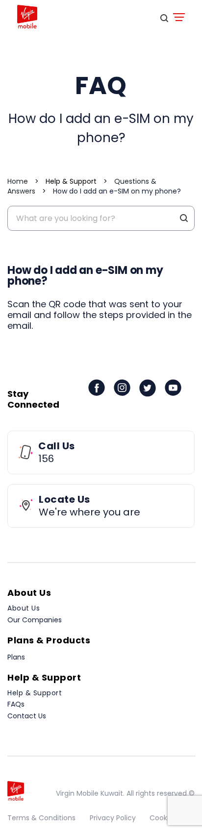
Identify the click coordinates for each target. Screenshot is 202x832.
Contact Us (26, 716)
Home (17, 181)
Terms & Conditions (41, 818)
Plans (16, 657)
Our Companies (34, 620)
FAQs (16, 704)
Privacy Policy (113, 818)
